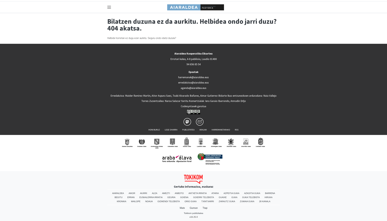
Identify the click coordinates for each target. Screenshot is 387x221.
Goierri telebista (203, 197)
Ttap (205, 208)
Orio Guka (191, 201)
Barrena (270, 193)
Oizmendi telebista (169, 201)
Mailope (135, 201)
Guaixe (223, 197)
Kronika (121, 201)
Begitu (118, 197)
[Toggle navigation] (109, 7)
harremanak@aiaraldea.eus (193, 77)
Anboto (179, 193)
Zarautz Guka (227, 201)
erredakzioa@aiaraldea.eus (193, 82)
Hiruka (268, 197)
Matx (182, 208)
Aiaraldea (118, 193)
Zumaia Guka (247, 201)
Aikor (132, 193)
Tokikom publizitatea (193, 213)
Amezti (166, 193)
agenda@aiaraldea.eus (193, 88)
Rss (237, 129)
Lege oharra (171, 129)
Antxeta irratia (198, 193)
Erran (131, 197)
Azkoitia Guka (252, 193)
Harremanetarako (221, 129)
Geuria (171, 197)
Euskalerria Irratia (151, 197)
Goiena (184, 197)
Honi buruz (154, 129)
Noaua (149, 201)
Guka (234, 197)
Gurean (194, 208)
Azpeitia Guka (231, 193)
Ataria (215, 193)
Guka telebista (251, 197)
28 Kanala (264, 201)
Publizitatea (188, 129)
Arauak (203, 129)
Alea (154, 193)
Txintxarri (207, 201)
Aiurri (143, 193)
